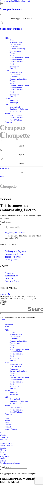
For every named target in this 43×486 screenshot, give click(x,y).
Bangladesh (4, 456)
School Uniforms (16, 120)
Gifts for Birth (15, 107)
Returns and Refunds (15, 254)
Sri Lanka (3, 454)
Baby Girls (14, 100)
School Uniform (16, 60)
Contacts (9, 278)
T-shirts (12, 53)
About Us (9, 273)
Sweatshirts (14, 47)
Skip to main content (22, 1)
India (2, 452)
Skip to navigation (7, 1)
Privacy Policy (12, 259)
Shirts (12, 83)
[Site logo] (12, 131)
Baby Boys (14, 103)
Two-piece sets (15, 44)
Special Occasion (16, 62)
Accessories (14, 66)
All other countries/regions (10, 463)
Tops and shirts (15, 51)
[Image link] (13, 229)
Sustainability (11, 275)
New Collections (16, 116)
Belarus (3, 461)
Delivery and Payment (15, 251)
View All (13, 68)
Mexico (3, 450)
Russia (2, 459)
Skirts (12, 55)
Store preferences (11, 9)
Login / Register (11, 429)
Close (2, 319)
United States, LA (7, 446)
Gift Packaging (15, 111)
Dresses (12, 40)
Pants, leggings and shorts (19, 57)
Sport (12, 64)
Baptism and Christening (19, 109)
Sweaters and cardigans (18, 49)
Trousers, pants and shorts (19, 85)
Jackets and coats (16, 42)
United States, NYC (7, 444)
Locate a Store (12, 281)
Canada (3, 448)
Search (2, 222)
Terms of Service (13, 256)
